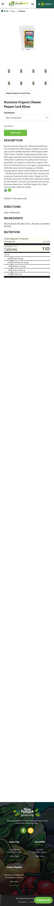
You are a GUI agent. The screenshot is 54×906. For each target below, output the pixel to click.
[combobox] (27, 118)
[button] (9, 71)
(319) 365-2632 (14, 885)
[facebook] (23, 830)
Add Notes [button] (9, 126)
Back (6, 11)
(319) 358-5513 (40, 860)
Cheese (21, 11)
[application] (43, 901)
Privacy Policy (22, 902)
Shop (12, 11)
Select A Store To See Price (18, 93)
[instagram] (31, 830)
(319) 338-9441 (14, 860)
